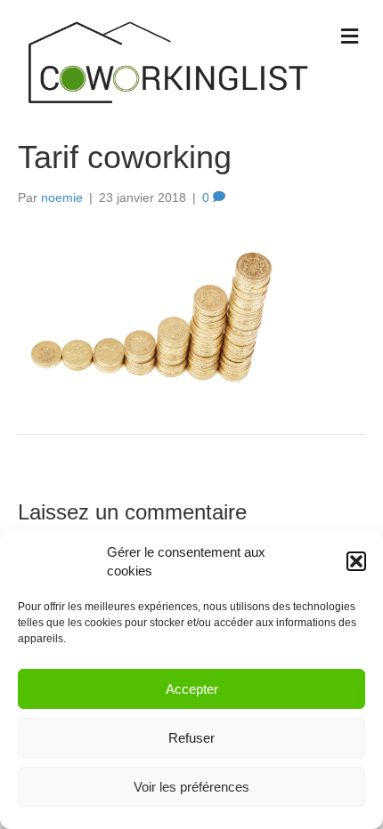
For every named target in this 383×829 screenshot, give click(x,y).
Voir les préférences (191, 786)
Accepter (192, 688)
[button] (356, 561)
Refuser (191, 737)
